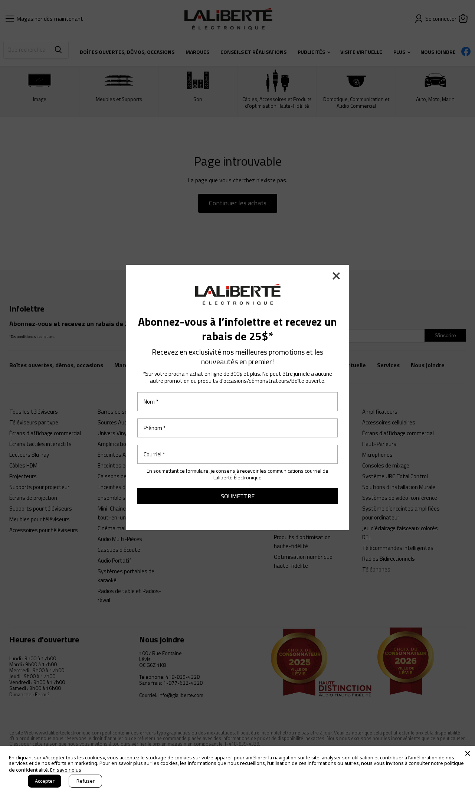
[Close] (467, 753)
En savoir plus (65, 769)
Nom (151, 401)
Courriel (154, 454)
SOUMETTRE (238, 496)
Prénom (155, 428)
